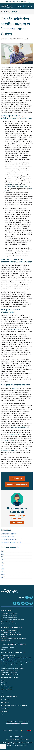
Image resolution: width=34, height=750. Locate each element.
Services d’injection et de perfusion (10, 632)
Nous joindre (10, 2)
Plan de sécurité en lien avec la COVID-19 (14, 705)
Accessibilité (24, 723)
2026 (2, 551)
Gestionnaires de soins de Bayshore (10, 624)
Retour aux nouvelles (11, 11)
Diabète (3, 685)
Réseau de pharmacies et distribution (11, 634)
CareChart (4, 666)
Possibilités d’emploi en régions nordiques (12, 668)
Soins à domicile (6, 610)
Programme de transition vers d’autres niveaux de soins (16, 658)
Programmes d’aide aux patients (11, 627)
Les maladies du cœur (7, 687)
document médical (8, 440)
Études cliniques (5, 636)
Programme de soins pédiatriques (10, 674)
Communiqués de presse (9, 534)
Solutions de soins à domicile (9, 660)
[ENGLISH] (29, 2)
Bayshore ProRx (5, 640)
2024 (2, 557)
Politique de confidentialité (20, 721)
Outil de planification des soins (9, 613)
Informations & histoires (21, 38)
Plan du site (9, 721)
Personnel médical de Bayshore (9, 672)
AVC (2, 693)
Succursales (5, 702)
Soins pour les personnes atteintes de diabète (13, 638)
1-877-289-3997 (21, 2)
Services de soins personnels (9, 615)
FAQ (2, 714)
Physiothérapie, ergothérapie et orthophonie (13, 664)
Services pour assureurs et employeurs (13, 644)
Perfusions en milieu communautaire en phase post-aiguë (16, 662)
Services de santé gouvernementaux (13, 653)
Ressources (4, 708)
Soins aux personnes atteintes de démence (12, 619)
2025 (2, 554)
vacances (14, 388)
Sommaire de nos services (8, 655)
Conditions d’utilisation (13, 723)
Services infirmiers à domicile (9, 617)
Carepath (3, 649)
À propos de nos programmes (9, 630)
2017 (2, 577)
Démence (3, 683)
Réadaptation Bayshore (7, 647)
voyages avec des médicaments (18, 427)
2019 (2, 571)
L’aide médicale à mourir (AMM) (9, 670)
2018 (2, 574)
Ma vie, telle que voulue (9, 697)
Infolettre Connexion (7, 536)
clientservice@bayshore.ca (17, 484)
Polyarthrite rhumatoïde (7, 691)
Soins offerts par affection (10, 678)
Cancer (3, 681)
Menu (18, 6)
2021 (2, 565)
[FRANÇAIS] (32, 2)
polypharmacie (15, 329)
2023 (2, 560)
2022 (2, 563)
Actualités (4, 711)
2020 (2, 568)
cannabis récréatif (14, 434)
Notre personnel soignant (8, 622)
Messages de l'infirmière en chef (11, 542)
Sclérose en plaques (6, 689)
